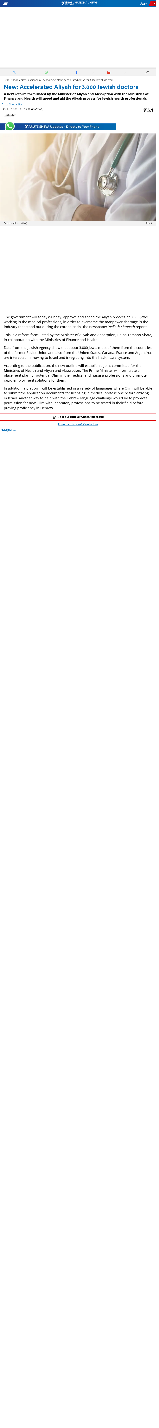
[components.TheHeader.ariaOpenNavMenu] (25, 3)
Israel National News (16, 80)
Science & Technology (42, 80)
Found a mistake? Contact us (78, 424)
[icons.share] (153, 3)
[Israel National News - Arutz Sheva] (79, 3)
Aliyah (10, 115)
